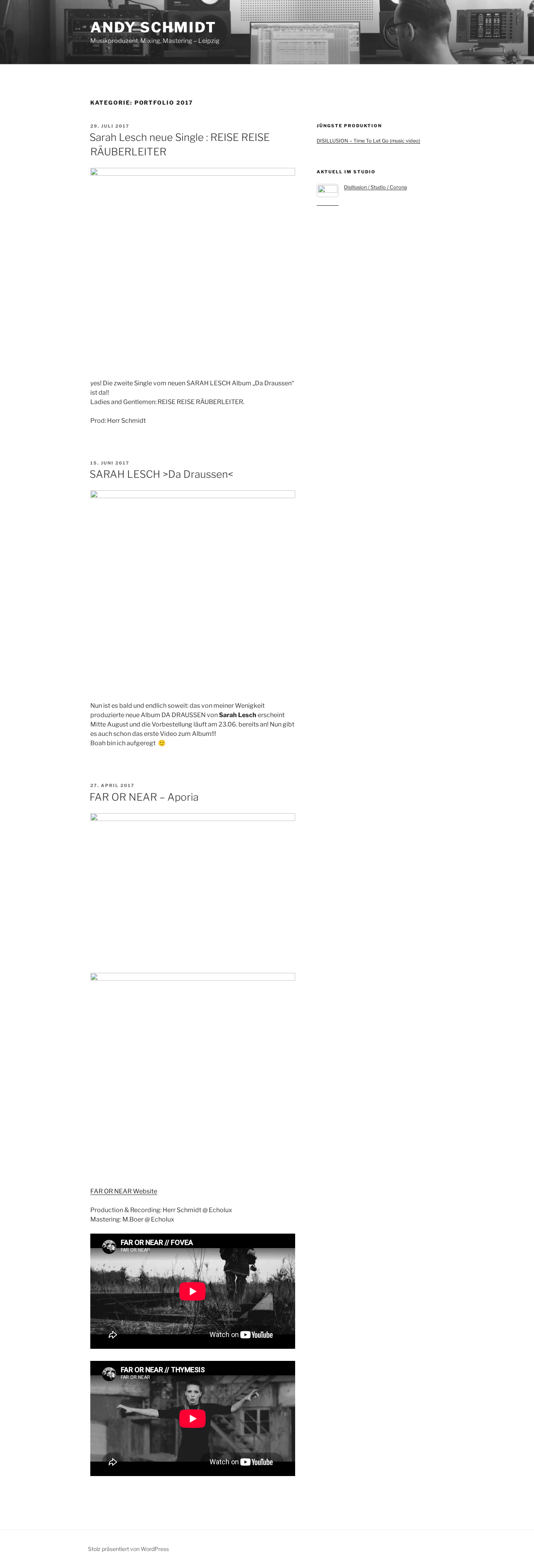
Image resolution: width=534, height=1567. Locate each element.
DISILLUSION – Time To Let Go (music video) (368, 141)
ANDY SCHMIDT (153, 27)
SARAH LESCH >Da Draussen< (161, 474)
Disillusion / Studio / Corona (375, 187)
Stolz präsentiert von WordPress (128, 1549)
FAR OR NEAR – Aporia (144, 797)
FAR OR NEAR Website (123, 1191)
